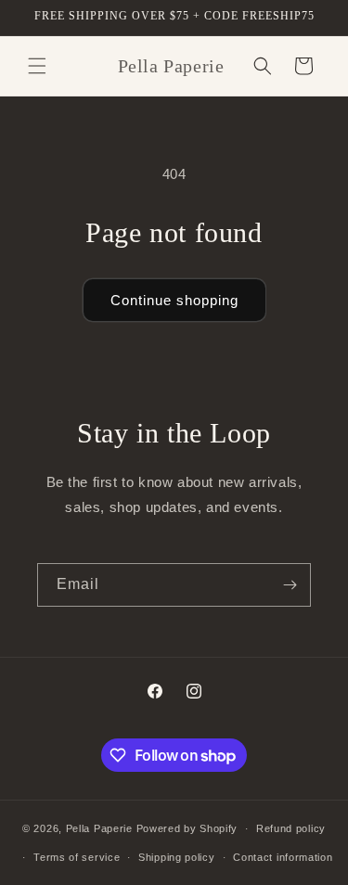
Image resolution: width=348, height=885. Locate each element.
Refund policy (291, 828)
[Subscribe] (289, 585)
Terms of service (76, 857)
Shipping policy (176, 857)
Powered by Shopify (187, 828)
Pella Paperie (99, 828)
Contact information (282, 857)
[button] (37, 65)
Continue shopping (174, 300)
